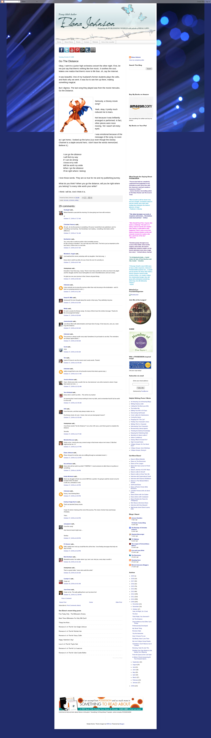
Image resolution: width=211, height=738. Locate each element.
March (135, 677)
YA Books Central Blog (138, 523)
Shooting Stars (136, 560)
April (134, 675)
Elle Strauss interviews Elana (139, 503)
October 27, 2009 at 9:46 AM (72, 352)
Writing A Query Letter (137, 404)
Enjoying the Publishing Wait (139, 433)
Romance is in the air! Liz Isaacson (70, 648)
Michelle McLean (69, 440)
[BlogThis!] (85, 198)
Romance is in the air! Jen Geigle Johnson (73, 627)
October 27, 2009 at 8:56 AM (72, 279)
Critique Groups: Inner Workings (140, 448)
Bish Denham (68, 557)
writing (76, 200)
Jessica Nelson (68, 379)
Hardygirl (67, 210)
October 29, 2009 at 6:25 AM (72, 573)
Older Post (119, 602)
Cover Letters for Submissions (140, 415)
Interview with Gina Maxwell (139, 505)
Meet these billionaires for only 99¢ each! (73, 618)
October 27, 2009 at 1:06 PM (72, 470)
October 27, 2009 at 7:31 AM (72, 233)
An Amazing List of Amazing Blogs (141, 401)
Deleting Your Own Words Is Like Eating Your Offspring (142, 651)
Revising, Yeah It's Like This (140, 648)
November (136, 606)
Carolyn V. (67, 579)
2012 (133, 594)
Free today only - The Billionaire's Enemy (72, 614)
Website (95, 42)
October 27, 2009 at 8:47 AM (72, 262)
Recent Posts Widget (118, 657)
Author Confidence (136, 437)
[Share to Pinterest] (91, 198)
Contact (86, 42)
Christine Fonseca (69, 224)
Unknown (67, 285)
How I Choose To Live (139, 636)
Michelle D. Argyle (69, 254)
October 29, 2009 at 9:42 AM (72, 583)
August (135, 664)
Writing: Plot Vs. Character (138, 424)
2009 (133, 601)
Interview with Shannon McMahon (141, 478)
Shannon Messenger (137, 534)
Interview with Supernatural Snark (141, 476)
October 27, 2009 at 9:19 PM (72, 551)
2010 (133, 599)
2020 (133, 576)
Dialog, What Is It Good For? (139, 439)
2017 (133, 581)
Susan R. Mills (68, 297)
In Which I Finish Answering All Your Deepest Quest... (141, 658)
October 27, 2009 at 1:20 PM (72, 485)
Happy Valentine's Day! (66, 640)
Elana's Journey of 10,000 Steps (140, 469)
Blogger (122, 724)
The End (134, 614)
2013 (133, 591)
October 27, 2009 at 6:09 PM (72, 538)
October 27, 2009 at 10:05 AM (72, 363)
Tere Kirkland (68, 392)
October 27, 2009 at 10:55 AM (72, 417)
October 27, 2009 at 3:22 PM (72, 518)
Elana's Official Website (138, 459)
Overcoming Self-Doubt (138, 413)
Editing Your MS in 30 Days (139, 410)
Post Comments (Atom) (74, 605)
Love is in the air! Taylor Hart (68, 644)
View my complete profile (136, 60)
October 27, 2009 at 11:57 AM (72, 434)
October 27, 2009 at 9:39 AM (72, 341)
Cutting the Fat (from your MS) (140, 406)
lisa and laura (68, 463)
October (135, 609)
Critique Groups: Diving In (138, 450)
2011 (133, 596)
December (136, 604)
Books (78, 42)
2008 (133, 686)
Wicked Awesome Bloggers (140, 565)
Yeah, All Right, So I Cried (140, 611)
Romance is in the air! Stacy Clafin (70, 635)
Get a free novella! (107, 42)
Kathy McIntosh (69, 476)
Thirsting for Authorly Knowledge (140, 431)
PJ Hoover (67, 544)
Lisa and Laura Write (137, 550)
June (134, 670)
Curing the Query (136, 417)
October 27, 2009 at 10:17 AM (72, 374)
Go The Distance (137, 619)
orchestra (71, 200)
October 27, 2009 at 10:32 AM (72, 386)
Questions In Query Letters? (139, 435)
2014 (133, 589)
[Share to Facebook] (89, 198)
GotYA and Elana (136, 484)
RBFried (108, 724)
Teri (65, 358)
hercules (66, 200)
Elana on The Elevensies (138, 461)
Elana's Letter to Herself (138, 472)
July (134, 667)
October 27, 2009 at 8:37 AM (72, 248)
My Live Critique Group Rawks (141, 641)
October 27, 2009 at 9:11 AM (72, 291)
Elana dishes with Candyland (139, 497)
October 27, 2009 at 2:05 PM (72, 496)
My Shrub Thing (137, 628)
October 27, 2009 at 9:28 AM (72, 315)
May (134, 672)
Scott (65, 347)
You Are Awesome (137, 633)
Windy (66, 308)
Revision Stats (136, 631)
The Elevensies (136, 555)
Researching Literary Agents (139, 428)
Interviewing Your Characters (139, 426)
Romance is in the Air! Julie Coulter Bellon (72, 653)
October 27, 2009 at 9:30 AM (72, 328)
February (135, 680)
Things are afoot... (65, 622)
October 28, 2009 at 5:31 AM (72, 562)
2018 (133, 578)
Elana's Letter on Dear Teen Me (140, 474)
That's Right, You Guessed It (140, 616)
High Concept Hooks (137, 442)
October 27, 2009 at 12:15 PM (72, 458)
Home (59, 42)
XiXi (65, 409)
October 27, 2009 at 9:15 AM (72, 302)
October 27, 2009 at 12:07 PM (72, 447)
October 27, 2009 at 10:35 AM (72, 403)
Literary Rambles (136, 518)
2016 (133, 584)
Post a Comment (66, 598)
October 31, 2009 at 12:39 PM (72, 594)
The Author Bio (135, 408)
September (136, 662)
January (135, 682)
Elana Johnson (68, 452)
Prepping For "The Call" (138, 419)
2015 (133, 586)
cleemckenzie (68, 321)
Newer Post (62, 602)
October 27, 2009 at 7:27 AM (72, 218)
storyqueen (67, 524)
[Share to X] (87, 198)
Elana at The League (137, 463)
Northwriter (67, 239)
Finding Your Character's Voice (140, 422)
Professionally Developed (140, 626)
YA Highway (135, 539)
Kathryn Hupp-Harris (70, 502)
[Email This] (83, 198)
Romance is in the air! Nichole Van (70, 631)
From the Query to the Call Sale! (141, 654)
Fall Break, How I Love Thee (140, 638)
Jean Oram (67, 589)
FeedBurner (144, 391)
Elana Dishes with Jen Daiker (139, 494)
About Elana (69, 42)
